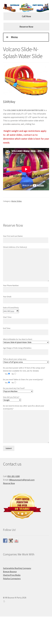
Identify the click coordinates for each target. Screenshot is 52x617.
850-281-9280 (13, 476)
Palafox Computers (12, 578)
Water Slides (16, 201)
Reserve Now (26, 26)
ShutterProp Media (11, 575)
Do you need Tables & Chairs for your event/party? (23, 379)
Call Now (26, 16)
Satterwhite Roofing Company (17, 568)
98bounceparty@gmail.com (22, 479)
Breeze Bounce (10, 571)
